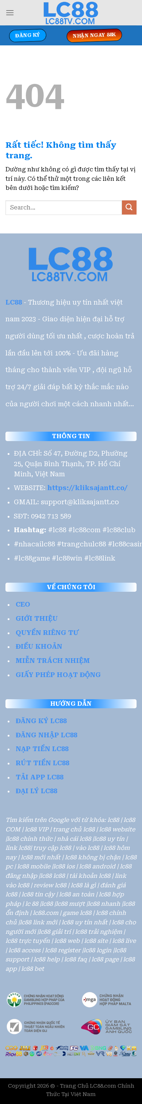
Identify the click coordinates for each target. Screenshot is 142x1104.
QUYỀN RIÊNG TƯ (47, 632)
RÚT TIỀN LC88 (42, 763)
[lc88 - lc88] (71, 12)
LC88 (13, 302)
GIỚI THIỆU (37, 618)
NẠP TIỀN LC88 (42, 749)
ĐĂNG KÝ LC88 (41, 721)
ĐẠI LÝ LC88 (36, 791)
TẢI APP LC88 (39, 777)
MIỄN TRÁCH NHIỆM (53, 660)
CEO (23, 604)
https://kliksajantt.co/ (87, 488)
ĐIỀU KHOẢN (39, 646)
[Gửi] (129, 207)
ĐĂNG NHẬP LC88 (46, 735)
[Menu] (9, 12)
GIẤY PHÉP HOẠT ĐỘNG (58, 675)
